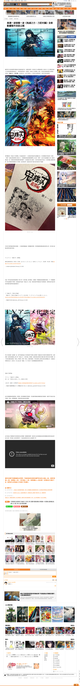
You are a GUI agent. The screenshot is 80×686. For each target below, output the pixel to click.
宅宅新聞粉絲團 (17, 4)
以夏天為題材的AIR (31, 16)
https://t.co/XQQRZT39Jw (21, 297)
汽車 (67, 8)
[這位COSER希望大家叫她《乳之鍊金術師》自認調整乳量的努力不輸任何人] (66, 76)
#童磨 (27, 383)
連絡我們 (47, 677)
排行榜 (25, 0)
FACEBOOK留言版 (43, 569)
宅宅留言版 (17, 569)
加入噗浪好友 (18, 4)
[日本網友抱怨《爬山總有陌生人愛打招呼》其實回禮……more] (66, 146)
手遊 (25, 656)
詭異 (38, 8)
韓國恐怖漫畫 (29, 656)
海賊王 (30, 5)
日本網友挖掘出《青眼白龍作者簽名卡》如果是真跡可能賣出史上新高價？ (59, 649)
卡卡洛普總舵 (57, 654)
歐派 (33, 5)
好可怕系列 (18, 654)
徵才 (37, 677)
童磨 (25, 503)
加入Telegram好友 (58, 667)
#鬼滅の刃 (29, 297)
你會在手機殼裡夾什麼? (49, 16)
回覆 (55, 585)
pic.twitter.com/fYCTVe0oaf (39, 383)
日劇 (32, 656)
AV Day (20, 656)
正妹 (13, 8)
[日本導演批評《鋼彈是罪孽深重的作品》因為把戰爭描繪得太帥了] (66, 61)
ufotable (20, 510)
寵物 (27, 8)
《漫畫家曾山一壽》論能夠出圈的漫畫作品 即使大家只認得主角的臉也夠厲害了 (66, 136)
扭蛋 (45, 5)
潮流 (64, 8)
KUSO (34, 8)
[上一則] (2, 342)
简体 (69, 0)
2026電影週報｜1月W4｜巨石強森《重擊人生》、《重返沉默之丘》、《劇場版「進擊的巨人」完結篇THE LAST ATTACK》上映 (60, 635)
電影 (19, 0)
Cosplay (37, 5)
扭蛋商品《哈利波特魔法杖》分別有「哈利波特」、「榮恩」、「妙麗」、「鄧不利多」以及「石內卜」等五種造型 (66, 200)
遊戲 (53, 8)
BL (43, 5)
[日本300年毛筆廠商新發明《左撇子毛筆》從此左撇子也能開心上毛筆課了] (66, 66)
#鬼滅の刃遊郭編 (22, 383)
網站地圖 (20, 677)
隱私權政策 (26, 677)
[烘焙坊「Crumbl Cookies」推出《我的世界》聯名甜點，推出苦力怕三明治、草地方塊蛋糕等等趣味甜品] (66, 163)
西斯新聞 (15, 0)
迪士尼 (24, 654)
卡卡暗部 (41, 677)
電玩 (42, 5)
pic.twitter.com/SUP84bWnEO (38, 297)
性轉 (21, 654)
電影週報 (36, 656)
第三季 (28, 501)
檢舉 (55, 582)
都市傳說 (32, 654)
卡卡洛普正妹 (57, 661)
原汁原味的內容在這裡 (10, 64)
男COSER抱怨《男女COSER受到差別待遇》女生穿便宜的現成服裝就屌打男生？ (49, 649)
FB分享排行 (71, 37)
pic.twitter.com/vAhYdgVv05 (14, 263)
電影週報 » (8, 625)
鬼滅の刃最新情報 (15, 510)
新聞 (55, 671)
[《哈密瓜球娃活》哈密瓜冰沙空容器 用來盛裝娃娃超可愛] (66, 51)
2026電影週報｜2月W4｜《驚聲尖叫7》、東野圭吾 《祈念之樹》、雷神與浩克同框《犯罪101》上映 (20, 635)
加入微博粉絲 (57, 665)
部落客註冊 (32, 677)
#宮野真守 (30, 383)
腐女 (11, 654)
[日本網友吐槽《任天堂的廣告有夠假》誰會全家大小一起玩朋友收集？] (66, 46)
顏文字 (40, 5)
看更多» (73, 625)
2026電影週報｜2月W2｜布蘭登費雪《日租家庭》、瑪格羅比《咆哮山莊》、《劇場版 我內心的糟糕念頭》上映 (40, 635)
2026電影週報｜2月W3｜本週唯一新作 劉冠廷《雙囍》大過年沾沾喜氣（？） (30, 635)
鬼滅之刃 (23, 501)
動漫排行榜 (16, 656)
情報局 (22, 0)
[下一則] (78, 342)
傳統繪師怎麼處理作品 (13, 16)
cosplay (9, 656)
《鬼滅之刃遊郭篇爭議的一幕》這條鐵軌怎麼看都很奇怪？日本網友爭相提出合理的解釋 (32, 489)
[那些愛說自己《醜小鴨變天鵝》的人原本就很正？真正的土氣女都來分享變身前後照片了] (66, 86)
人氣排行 (62, 37)
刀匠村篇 (21, 503)
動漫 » (6, 639)
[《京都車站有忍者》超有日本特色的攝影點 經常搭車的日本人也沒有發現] (66, 71)
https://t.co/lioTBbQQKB (10, 297)
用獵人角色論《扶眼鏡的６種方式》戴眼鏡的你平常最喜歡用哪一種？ (19, 649)
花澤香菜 (13, 501)
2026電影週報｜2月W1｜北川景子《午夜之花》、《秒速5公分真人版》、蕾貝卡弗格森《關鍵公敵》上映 (50, 635)
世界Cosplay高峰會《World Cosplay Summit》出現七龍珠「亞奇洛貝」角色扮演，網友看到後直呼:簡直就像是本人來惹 (70, 649)
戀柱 (38, 501)
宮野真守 (18, 501)
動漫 (34, 5)
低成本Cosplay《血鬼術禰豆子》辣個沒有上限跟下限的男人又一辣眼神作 (29, 492)
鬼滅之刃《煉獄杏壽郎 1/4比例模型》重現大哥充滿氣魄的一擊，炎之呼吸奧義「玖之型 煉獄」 (26, 497)
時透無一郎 (43, 501)
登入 (77, 684)
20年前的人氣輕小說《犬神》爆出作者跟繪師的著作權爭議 (39, 649)
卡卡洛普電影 (57, 660)
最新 (9, 8)
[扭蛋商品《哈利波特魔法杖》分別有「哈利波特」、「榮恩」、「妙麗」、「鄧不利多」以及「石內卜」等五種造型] (66, 195)
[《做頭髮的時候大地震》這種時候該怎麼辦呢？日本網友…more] (66, 177)
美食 (49, 8)
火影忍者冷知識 (66, 16)
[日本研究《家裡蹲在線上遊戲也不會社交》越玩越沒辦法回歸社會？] (66, 41)
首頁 (5, 8)
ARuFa (23, 656)
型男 (31, 8)
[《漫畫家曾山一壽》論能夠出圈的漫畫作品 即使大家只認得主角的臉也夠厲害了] (66, 132)
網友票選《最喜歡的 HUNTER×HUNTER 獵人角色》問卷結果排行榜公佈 (30, 649)
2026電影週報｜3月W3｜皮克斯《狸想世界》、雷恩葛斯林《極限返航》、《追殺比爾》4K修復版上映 (10, 635)
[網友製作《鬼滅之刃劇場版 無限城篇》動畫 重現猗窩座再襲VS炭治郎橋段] (66, 81)
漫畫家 (12, 656)
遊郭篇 (51, 501)
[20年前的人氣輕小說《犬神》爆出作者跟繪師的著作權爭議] (64, 212)
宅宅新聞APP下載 (20, 4)
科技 (45, 8)
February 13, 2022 (20, 266)
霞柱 (47, 501)
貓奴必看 (36, 654)
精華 (71, 8)
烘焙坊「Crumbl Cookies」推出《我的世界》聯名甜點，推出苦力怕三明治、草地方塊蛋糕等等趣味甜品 (66, 168)
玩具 (56, 8)
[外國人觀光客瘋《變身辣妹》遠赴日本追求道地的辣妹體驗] (66, 56)
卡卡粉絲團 (65, 0)
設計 (60, 8)
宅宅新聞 (12, 0)
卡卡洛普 (6, 18)
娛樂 (42, 8)
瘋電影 (14, 654)
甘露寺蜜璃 (33, 501)
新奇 (23, 8)
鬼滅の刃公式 (24, 510)
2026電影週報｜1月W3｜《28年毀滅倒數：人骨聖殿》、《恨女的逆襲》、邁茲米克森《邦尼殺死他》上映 (70, 635)
